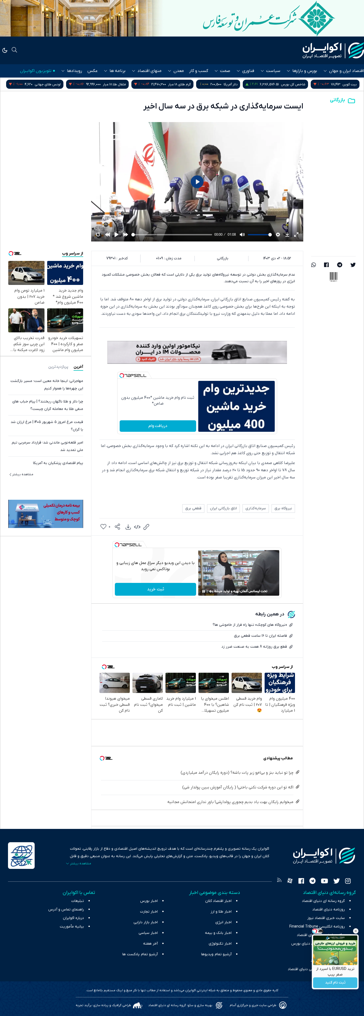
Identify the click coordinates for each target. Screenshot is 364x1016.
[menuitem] (128, 527)
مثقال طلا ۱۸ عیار (165, 84)
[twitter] (353, 265)
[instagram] (348, 881)
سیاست (273, 71)
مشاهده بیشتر (22, 474)
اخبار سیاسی (148, 933)
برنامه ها (118, 71)
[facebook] (326, 265)
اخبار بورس (149, 901)
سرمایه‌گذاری (255, 508)
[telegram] (339, 265)
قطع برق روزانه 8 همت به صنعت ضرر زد (254, 646)
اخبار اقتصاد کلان (218, 901)
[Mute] (211, 591)
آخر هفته (150, 943)
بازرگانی (337, 100)
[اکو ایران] (333, 50)
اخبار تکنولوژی (220, 943)
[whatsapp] (313, 265)
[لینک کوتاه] (146, 527)
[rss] (279, 881)
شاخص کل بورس (344, 84)
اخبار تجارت (149, 911)
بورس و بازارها (304, 71)
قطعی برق (193, 508)
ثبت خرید (155, 589)
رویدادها (74, 71)
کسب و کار (198, 71)
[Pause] (203, 591)
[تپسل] (121, 375)
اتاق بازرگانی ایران (223, 508)
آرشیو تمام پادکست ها (140, 954)
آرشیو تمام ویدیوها (216, 954)
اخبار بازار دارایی (146, 922)
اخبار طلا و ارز (221, 911)
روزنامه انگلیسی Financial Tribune (317, 926)
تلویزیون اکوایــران (35, 71)
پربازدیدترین (58, 366)
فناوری (248, 71)
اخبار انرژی (223, 922)
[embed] (137, 527)
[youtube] (324, 881)
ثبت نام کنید (335, 982)
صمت (225, 71)
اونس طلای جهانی (99, 84)
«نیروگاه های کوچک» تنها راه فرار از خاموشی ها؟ (250, 624)
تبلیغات (77, 901)
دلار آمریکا (282, 84)
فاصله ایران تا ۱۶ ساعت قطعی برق (260, 635)
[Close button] (355, 931)
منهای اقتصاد (149, 71)
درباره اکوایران (73, 918)
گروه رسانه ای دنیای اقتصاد (323, 901)
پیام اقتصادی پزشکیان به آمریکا (58, 463)
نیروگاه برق (283, 508)
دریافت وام (157, 426)
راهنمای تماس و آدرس (66, 909)
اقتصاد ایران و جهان (346, 71)
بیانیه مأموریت (72, 926)
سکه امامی (44, 84)
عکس (92, 71)
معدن (178, 71)
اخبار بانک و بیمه (218, 933)
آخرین (78, 366)
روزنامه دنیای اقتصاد (328, 909)
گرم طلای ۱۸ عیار (231, 84)
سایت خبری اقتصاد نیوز (326, 918)
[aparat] (290, 881)
